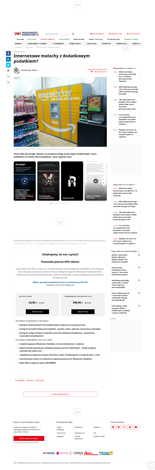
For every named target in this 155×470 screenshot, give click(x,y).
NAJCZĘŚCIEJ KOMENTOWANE (125, 251)
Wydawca (97, 427)
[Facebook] (8, 53)
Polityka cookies (99, 436)
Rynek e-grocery (29, 47)
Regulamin (60, 436)
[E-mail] (8, 76)
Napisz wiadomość (100, 72)
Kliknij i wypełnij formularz (28, 438)
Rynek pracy (75, 43)
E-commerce (58, 43)
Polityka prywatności (79, 437)
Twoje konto (61, 433)
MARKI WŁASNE (79, 39)
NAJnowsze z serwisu (124, 68)
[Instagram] (124, 427)
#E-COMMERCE (20, 380)
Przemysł (106, 43)
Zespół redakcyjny (60, 428)
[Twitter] (8, 65)
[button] (52, 203)
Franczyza (122, 43)
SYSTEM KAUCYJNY (113, 39)
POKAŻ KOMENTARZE (60, 394)
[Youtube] (135, 427)
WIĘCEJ (135, 43)
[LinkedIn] (113, 427)
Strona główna (18, 47)
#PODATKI (30, 380)
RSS (95, 433)
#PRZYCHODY (40, 380)
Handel (18, 43)
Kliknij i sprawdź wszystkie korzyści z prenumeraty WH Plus (60, 282)
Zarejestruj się (80, 433)
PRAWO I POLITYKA (95, 39)
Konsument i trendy (37, 43)
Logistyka (91, 43)
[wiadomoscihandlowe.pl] (26, 33)
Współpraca (79, 427)
